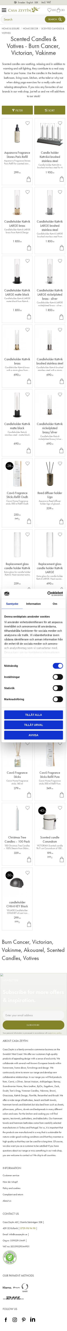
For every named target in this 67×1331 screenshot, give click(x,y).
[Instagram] (15, 1322)
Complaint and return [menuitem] (13, 1194)
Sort (51, 110)
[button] (5, 10)
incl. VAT (46, 2)
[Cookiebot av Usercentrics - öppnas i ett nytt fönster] (48, 593)
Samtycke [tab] (12, 603)
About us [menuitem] (7, 1200)
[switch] (58, 677)
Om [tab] (55, 603)
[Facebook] (6, 1322)
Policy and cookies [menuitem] (11, 1188)
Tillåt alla (33, 714)
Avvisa (33, 735)
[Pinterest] (24, 1322)
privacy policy (56, 1033)
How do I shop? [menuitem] (10, 1181)
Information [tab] (33, 603)
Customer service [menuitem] (11, 1175)
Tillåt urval (33, 724)
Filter (19, 110)
